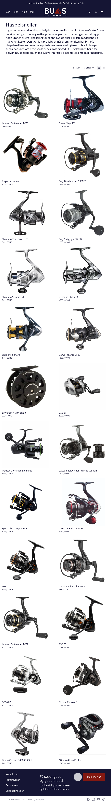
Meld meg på (94, 776)
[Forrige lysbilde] (63, 97)
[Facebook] (88, 799)
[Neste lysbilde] (101, 97)
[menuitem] (32, 12)
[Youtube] (98, 799)
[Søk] (89, 12)
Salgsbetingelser (15, 790)
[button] (89, 67)
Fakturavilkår (13, 779)
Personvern (12, 785)
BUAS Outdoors (18, 799)
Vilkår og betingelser (36, 799)
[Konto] (95, 12)
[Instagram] (93, 799)
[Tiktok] (103, 799)
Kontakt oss (12, 774)
